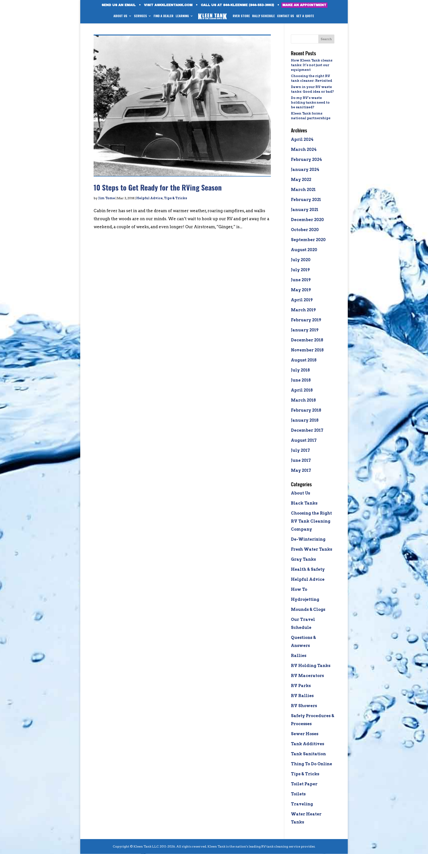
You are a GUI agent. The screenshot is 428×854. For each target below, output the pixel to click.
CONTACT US (285, 16)
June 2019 (301, 279)
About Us (300, 493)
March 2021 (303, 189)
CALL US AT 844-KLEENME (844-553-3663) (237, 5)
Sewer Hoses (304, 733)
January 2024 (305, 169)
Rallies (298, 655)
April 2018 (302, 390)
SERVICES (140, 16)
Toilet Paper (304, 784)
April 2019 (302, 300)
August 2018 (304, 360)
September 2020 (308, 239)
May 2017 (301, 470)
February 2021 (306, 199)
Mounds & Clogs (308, 609)
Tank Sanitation (308, 753)
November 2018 (307, 350)
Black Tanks (304, 503)
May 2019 (301, 289)
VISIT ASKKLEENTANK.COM (168, 5)
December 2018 (307, 340)
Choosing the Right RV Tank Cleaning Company (311, 521)
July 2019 (300, 269)
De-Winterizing (308, 539)
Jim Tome (106, 198)
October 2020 (305, 229)
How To (299, 589)
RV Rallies (302, 695)
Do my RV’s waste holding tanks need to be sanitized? (310, 102)
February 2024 (306, 159)
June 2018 (301, 380)
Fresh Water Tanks (311, 549)
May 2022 (301, 179)
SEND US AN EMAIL (119, 5)
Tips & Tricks (175, 198)
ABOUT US (120, 16)
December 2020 (307, 219)
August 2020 (304, 249)
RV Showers (304, 705)
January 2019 (304, 330)
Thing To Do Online (311, 764)
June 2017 (301, 460)
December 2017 (307, 430)
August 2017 (304, 440)
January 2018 (305, 420)
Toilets (298, 794)
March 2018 (303, 400)
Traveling (302, 804)
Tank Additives (307, 743)
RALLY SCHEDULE (263, 16)
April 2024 (302, 139)
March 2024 (304, 149)
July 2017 (300, 450)
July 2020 (301, 259)
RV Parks (301, 685)
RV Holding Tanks (310, 665)
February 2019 (306, 320)
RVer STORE (241, 16)
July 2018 (300, 370)
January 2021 (304, 209)
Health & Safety (308, 569)
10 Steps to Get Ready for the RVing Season (158, 187)
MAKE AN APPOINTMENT (304, 5)
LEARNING (182, 16)
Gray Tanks (303, 559)
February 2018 (306, 410)
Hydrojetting (305, 599)
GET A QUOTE (305, 16)
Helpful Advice (149, 198)
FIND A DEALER (163, 16)
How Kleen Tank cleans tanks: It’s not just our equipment (311, 65)
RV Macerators (307, 675)
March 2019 (303, 310)
